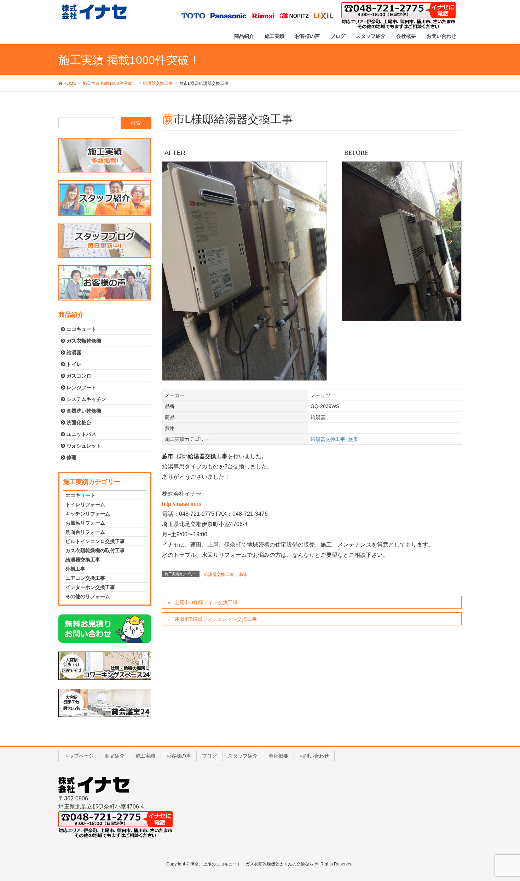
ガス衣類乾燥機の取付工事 (95, 550)
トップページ (79, 756)
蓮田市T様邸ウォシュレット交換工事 (215, 619)
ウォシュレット (83, 446)
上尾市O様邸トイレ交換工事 (206, 602)
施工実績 (145, 756)
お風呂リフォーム (85, 523)
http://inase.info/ (181, 504)
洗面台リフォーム (85, 532)
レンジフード (80, 387)
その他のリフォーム (87, 596)
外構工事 (75, 569)
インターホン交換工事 (90, 587)
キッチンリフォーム (87, 514)
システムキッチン (85, 399)
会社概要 (278, 756)
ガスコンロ (78, 376)
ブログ (209, 756)
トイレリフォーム (85, 504)
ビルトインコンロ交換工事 (95, 541)
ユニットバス (80, 434)
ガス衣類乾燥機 (83, 341)
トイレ (73, 364)
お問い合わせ (314, 756)
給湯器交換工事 (328, 439)
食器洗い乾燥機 (83, 411)
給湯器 (73, 352)
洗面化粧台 (78, 422)
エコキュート (80, 329)
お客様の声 (178, 756)
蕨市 (353, 439)
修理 (70, 457)
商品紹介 (115, 756)
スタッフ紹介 (243, 756)
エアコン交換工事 (85, 578)
